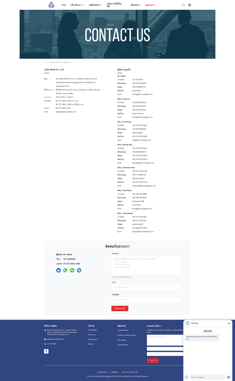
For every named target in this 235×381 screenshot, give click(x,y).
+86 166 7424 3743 (139, 171)
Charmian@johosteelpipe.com (144, 186)
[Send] (229, 377)
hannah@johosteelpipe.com (143, 163)
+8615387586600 (139, 129)
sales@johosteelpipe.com (66, 112)
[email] (58, 270)
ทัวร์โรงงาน (91, 335)
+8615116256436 (139, 221)
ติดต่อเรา (91, 344)
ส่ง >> (153, 361)
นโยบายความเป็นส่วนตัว (130, 372)
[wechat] (72, 270)
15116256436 (137, 80)
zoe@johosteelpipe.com (141, 140)
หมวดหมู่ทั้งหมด (123, 345)
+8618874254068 (139, 83)
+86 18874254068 (139, 198)
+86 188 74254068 (139, 194)
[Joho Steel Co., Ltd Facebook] (46, 351)
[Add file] (186, 377)
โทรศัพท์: (115, 295)
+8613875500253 (139, 102)
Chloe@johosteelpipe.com (142, 117)
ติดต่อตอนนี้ (120, 308)
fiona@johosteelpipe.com (142, 209)
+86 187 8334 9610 (139, 148)
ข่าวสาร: (115, 254)
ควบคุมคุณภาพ (93, 339)
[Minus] (228, 323)
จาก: (114, 282)
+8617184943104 (139, 175)
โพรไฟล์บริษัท (92, 330)
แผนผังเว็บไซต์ (101, 372)
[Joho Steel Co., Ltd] (51, 5)
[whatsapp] (65, 270)
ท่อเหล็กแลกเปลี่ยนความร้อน (127, 335)
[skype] (79, 270)
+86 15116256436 (139, 217)
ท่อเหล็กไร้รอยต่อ (123, 330)
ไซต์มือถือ (114, 372)
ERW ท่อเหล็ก (122, 340)
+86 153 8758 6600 (139, 125)
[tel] (86, 270)
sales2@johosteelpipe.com (143, 232)
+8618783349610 (139, 152)
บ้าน (45, 62)
